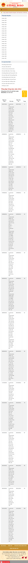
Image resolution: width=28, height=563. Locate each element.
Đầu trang (3, 545)
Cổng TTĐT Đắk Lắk (14, 548)
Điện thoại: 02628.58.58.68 (10, 555)
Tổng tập (10, 545)
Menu (5, 9)
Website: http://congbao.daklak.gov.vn (14, 558)
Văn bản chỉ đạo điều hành (20, 545)
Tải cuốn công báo (24, 94)
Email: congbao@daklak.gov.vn (14, 556)
